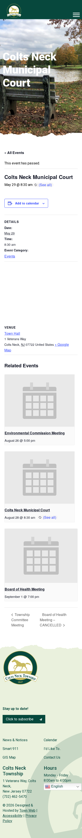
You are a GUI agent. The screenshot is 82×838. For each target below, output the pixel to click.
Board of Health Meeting (25, 589)
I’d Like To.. (52, 749)
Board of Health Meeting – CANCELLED (53, 619)
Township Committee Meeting (20, 619)
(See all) (45, 184)
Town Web (27, 810)
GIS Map (9, 757)
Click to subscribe (20, 719)
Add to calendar (27, 203)
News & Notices (15, 740)
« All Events (14, 152)
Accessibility (13, 816)
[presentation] (40, 401)
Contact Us (52, 757)
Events (9, 256)
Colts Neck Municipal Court (27, 509)
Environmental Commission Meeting (35, 432)
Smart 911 (10, 749)
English (56, 786)
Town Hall (12, 333)
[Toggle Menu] (76, 15)
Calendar (50, 740)
